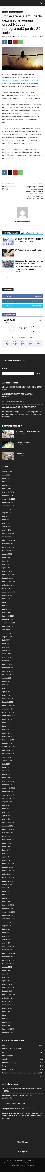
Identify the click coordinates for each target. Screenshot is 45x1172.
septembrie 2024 (8, 550)
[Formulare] (8, 456)
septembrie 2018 (8, 798)
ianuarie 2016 (7, 908)
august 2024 (7, 554)
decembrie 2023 (8, 581)
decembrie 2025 (8, 499)
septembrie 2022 (8, 633)
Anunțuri (11, 9)
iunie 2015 (6, 932)
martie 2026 (7, 489)
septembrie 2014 (8, 963)
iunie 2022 (6, 643)
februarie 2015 (8, 946)
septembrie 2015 (8, 922)
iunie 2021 (6, 685)
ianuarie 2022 (7, 661)
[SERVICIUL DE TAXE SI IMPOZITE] (8, 434)
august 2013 (7, 1008)
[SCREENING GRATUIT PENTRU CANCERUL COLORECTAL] (8, 242)
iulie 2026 (6, 475)
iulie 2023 (6, 599)
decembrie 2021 (8, 664)
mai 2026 (5, 482)
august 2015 (7, 926)
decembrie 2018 (8, 788)
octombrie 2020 (8, 712)
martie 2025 (7, 530)
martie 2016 (7, 901)
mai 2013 (5, 1018)
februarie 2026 (8, 492)
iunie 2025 (6, 519)
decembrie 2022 (8, 623)
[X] (10, 42)
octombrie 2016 (8, 877)
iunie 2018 (6, 809)
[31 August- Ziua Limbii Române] (8, 253)
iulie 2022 (6, 640)
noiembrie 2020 (8, 709)
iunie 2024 (6, 561)
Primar (9, 1160)
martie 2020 (7, 736)
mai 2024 (5, 564)
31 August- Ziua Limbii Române (28, 250)
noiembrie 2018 (8, 791)
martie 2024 (7, 571)
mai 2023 (5, 606)
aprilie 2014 (6, 981)
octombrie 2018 (8, 795)
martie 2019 (7, 778)
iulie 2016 (6, 888)
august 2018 (7, 802)
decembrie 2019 (8, 747)
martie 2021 (7, 695)
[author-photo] (22, 218)
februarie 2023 (8, 616)
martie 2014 (7, 984)
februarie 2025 (8, 533)
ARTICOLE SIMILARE (11, 233)
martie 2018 (7, 819)
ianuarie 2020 (7, 743)
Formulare (20, 453)
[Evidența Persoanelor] (8, 444)
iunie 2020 (6, 726)
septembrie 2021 (8, 674)
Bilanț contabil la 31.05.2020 (8, 188)
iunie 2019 (6, 767)
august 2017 (7, 843)
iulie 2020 (6, 723)
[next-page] (7, 277)
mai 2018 (5, 812)
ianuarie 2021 (7, 702)
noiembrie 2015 (8, 915)
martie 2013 (7, 1025)
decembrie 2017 (8, 829)
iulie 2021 (6, 681)
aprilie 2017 (6, 857)
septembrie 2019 (8, 757)
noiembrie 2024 (8, 544)
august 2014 (7, 967)
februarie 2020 (8, 740)
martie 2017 (7, 860)
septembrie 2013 (8, 1005)
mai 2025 (5, 523)
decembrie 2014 (8, 953)
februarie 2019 (8, 781)
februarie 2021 (8, 698)
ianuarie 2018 (7, 826)
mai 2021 (5, 688)
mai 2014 (5, 977)
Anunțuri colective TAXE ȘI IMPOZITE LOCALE (19, 407)
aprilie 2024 (6, 568)
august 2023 (7, 595)
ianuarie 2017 (7, 867)
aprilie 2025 (6, 526)
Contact (25, 1163)
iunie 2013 (6, 1015)
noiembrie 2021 (8, 667)
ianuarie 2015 (7, 950)
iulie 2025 (6, 516)
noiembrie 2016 (8, 874)
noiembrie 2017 (8, 833)
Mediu (21, 12)
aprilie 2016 (6, 898)
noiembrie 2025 (8, 502)
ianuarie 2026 (7, 495)
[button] (4, 3)
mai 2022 (5, 647)
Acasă (4, 9)
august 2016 (7, 884)
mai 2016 (5, 895)
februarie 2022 (8, 657)
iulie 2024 (6, 557)
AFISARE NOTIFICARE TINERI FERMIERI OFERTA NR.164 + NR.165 (22, 388)
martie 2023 (7, 612)
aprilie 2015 (6, 939)
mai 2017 (5, 853)
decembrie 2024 (8, 540)
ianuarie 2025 (7, 537)
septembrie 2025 (8, 509)
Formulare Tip (34, 1163)
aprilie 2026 (6, 485)
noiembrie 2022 (8, 626)
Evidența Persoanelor (24, 442)
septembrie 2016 (8, 881)
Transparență (13, 12)
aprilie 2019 (6, 774)
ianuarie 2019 (7, 784)
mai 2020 (5, 729)
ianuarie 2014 (7, 991)
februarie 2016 (8, 905)
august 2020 (7, 719)
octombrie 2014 (8, 960)
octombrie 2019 (8, 754)
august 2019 (7, 760)
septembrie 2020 (8, 716)
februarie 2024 (8, 575)
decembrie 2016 (8, 871)
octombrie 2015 (8, 919)
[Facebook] (4, 42)
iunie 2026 (6, 478)
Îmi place (38, 296)
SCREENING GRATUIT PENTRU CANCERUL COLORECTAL (17, 395)
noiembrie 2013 (8, 998)
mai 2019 (5, 771)
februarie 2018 (8, 822)
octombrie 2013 (8, 1001)
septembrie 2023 (8, 592)
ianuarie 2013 (7, 1032)
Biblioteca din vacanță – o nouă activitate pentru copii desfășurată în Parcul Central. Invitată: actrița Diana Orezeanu (29, 266)
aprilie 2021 (6, 692)
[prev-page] (3, 277)
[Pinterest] (15, 42)
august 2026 (7, 471)
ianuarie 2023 (7, 619)
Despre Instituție (19, 1160)
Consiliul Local (31, 1160)
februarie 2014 (8, 988)
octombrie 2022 (8, 630)
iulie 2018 (6, 805)
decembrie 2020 (8, 705)
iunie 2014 (6, 974)
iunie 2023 (6, 602)
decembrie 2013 (8, 994)
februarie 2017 (8, 864)
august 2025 (7, 513)
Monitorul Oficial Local (18, 1165)
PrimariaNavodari (13, 37)
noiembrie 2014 (8, 957)
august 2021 (7, 678)
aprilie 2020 (6, 733)
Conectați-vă (36, 301)
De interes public (9, 1163)
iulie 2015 (6, 929)
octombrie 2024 (8, 547)
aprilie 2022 (6, 650)
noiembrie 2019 (8, 750)
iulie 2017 (6, 846)
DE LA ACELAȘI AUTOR (29, 233)
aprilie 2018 (6, 815)
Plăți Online (30, 1165)
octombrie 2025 (8, 506)
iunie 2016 (6, 891)
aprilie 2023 (6, 609)
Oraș (19, 1163)
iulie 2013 (6, 1012)
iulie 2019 (6, 764)
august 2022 (7, 636)
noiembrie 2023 (8, 585)
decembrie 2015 (8, 912)
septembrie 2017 (8, 840)
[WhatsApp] (20, 42)
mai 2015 (5, 936)
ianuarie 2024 (7, 578)
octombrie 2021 (8, 671)
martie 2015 (7, 943)
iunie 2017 (6, 850)
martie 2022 (7, 654)
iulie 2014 (6, 970)
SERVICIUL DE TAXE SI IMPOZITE (28, 431)
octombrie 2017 (8, 836)
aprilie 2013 (6, 1022)
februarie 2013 (8, 1029)
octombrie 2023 (8, 588)
